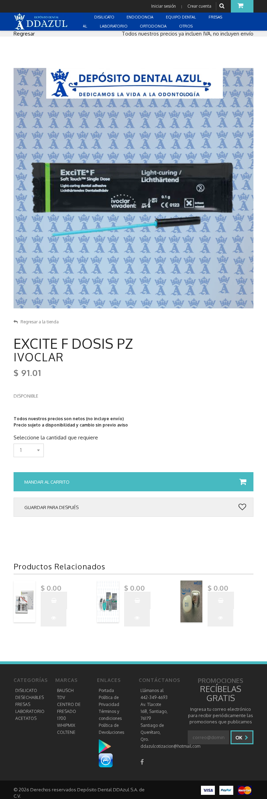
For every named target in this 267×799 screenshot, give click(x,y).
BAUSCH (65, 690)
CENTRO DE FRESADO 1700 (69, 711)
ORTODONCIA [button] (154, 26)
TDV (61, 697)
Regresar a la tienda (40, 321)
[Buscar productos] (223, 6)
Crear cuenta (199, 6)
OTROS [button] (186, 26)
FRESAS (22, 704)
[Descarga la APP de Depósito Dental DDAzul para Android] (108, 746)
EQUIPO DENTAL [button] (181, 17)
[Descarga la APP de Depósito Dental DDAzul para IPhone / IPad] (106, 760)
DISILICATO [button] (104, 17)
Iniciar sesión (163, 6)
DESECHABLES (29, 697)
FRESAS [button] (216, 17)
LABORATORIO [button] (114, 26)
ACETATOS (26, 718)
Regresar (24, 33)
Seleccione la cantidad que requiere (56, 438)
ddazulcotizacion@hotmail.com (170, 746)
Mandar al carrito (47, 482)
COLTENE (66, 732)
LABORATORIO (29, 711)
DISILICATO (26, 690)
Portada (106, 690)
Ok (239, 737)
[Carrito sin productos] (242, 6)
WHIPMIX (66, 725)
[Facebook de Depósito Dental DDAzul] (142, 762)
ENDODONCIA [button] (140, 17)
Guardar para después (51, 507)
